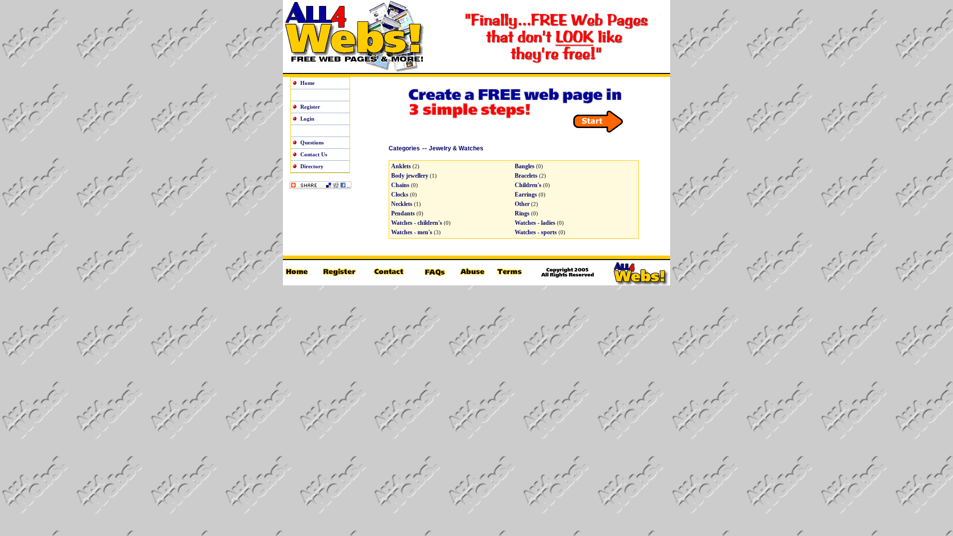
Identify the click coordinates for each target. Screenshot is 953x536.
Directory (312, 166)
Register (310, 107)
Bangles (525, 166)
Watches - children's (416, 222)
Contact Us (313, 154)
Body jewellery (409, 175)
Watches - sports (536, 232)
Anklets (401, 166)
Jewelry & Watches (456, 148)
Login (307, 119)
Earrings (526, 194)
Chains (400, 185)
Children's (528, 185)
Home (307, 83)
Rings (522, 213)
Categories (404, 148)
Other (522, 204)
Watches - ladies (535, 222)
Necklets (401, 204)
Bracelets (526, 175)
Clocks (399, 194)
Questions (312, 142)
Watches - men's (411, 232)
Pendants (403, 213)
